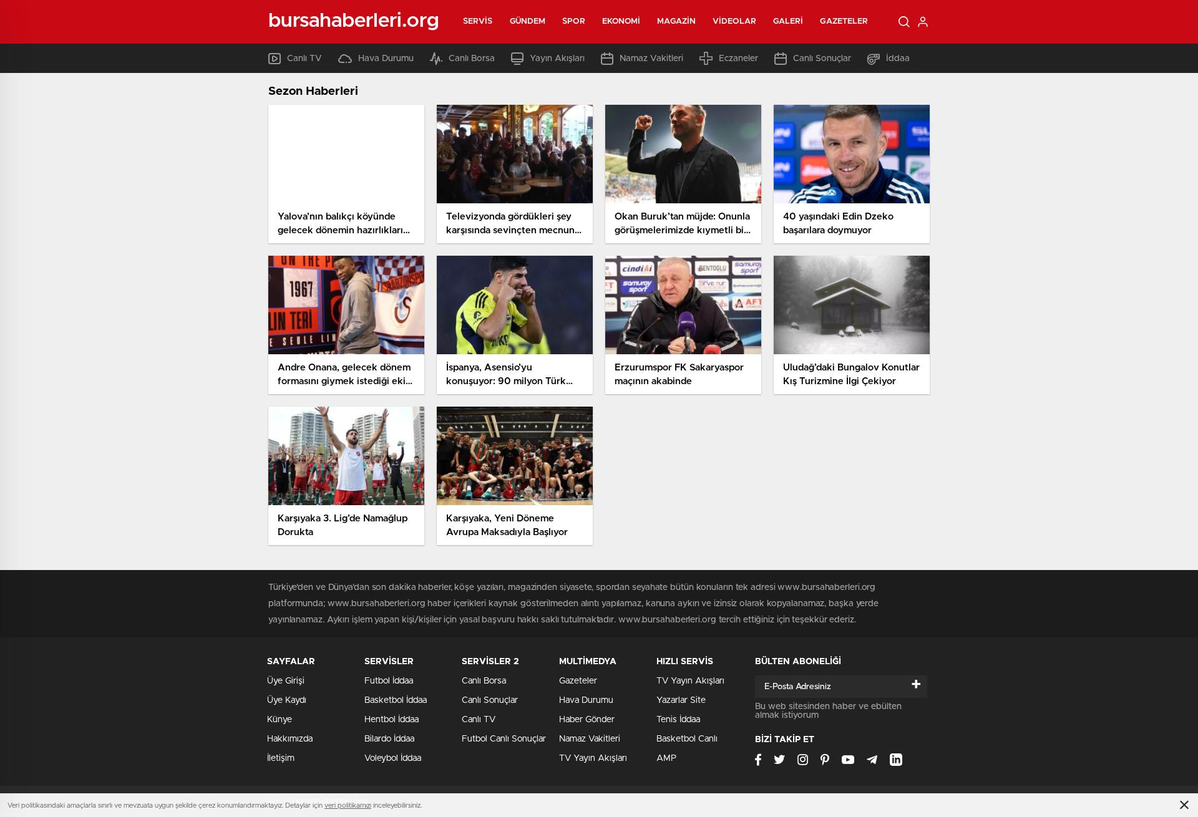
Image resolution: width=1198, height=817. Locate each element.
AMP (666, 758)
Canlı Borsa (472, 58)
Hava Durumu (386, 58)
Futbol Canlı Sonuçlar (504, 739)
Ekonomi (621, 21)
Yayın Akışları (557, 58)
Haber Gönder (587, 719)
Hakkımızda (290, 739)
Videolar (734, 21)
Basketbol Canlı (687, 739)
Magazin (676, 21)
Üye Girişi (285, 681)
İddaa (898, 58)
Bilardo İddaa (389, 739)
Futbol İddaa (388, 681)
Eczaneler (738, 58)
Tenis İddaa (678, 719)
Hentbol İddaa (391, 719)
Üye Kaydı (286, 700)
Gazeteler (844, 21)
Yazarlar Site (681, 700)
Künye (279, 719)
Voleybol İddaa (392, 758)
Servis (478, 21)
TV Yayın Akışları (593, 758)
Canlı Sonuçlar (822, 58)
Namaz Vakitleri (651, 58)
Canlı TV (304, 58)
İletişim (281, 758)
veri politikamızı (347, 805)
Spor (573, 21)
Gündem (528, 21)
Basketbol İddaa (395, 700)
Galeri (788, 21)
